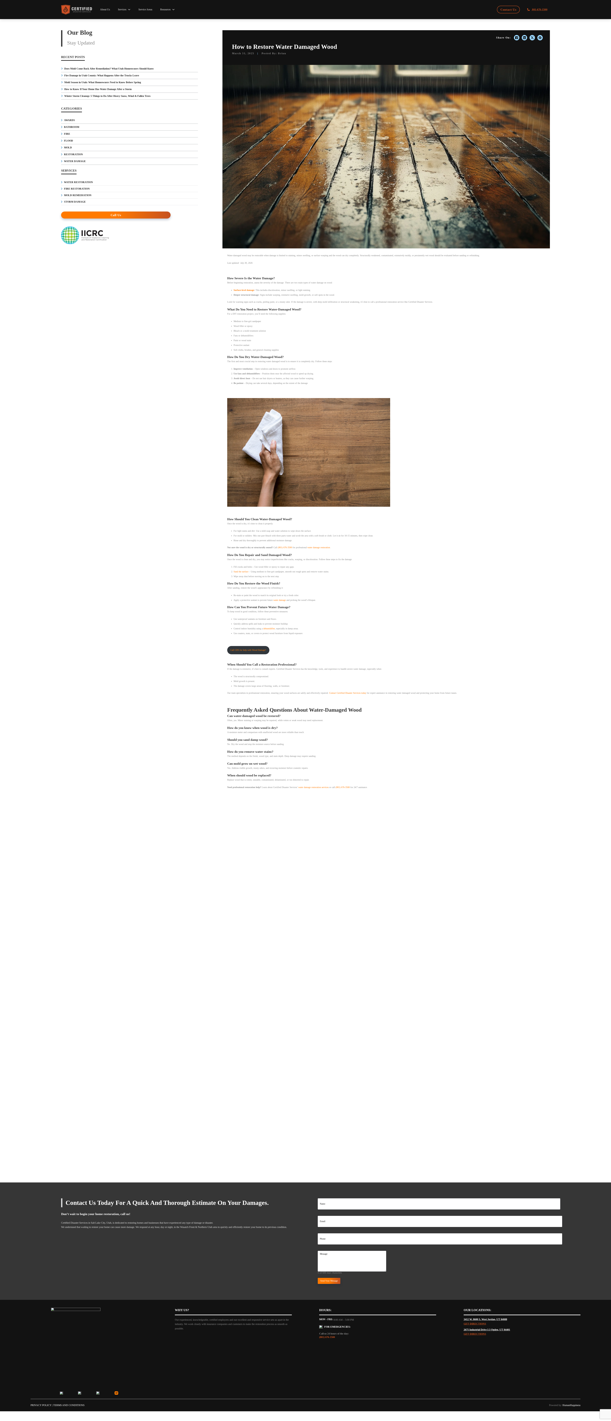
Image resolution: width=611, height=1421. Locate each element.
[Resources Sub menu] (173, 9)
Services (122, 9)
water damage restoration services (313, 787)
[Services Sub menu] (129, 9)
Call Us (116, 215)
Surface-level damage (244, 290)
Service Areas (145, 9)
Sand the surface (241, 571)
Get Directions (475, 1323)
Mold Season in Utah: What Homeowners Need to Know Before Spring (102, 82)
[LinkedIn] (524, 37)
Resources (165, 9)
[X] (532, 37)
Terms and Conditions (68, 1405)
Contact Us (508, 9)
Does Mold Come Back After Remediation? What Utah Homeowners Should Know (109, 68)
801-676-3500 (539, 9)
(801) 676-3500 (285, 547)
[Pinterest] (540, 37)
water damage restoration (318, 547)
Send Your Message (329, 1281)
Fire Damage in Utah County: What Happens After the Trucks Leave (101, 75)
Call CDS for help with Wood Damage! (248, 650)
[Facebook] (516, 37)
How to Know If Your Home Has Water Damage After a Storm (98, 89)
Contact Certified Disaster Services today (347, 693)
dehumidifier (269, 628)
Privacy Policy (41, 1405)
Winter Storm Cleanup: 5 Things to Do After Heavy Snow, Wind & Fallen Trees (107, 96)
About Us (105, 9)
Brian (282, 53)
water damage (279, 600)
